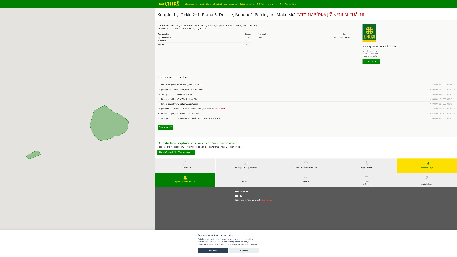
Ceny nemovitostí (231, 4)
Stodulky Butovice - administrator (380, 46)
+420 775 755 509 (370, 53)
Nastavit (254, 244)
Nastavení (244, 251)
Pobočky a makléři (247, 4)
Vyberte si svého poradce (185, 181)
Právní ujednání (267, 200)
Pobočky (306, 181)
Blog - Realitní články (288, 4)
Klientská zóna (272, 4)
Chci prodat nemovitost (194, 4)
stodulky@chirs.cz (370, 51)
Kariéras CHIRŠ (366, 182)
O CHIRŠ (260, 4)
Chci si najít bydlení (214, 4)
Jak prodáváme (366, 167)
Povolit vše (213, 251)
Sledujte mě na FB (370, 56)
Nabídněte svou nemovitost (306, 167)
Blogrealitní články (426, 182)
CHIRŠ (169, 4)
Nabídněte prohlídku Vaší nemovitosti (176, 152)
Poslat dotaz (371, 61)
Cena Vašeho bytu (427, 167)
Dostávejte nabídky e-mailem (245, 167)
